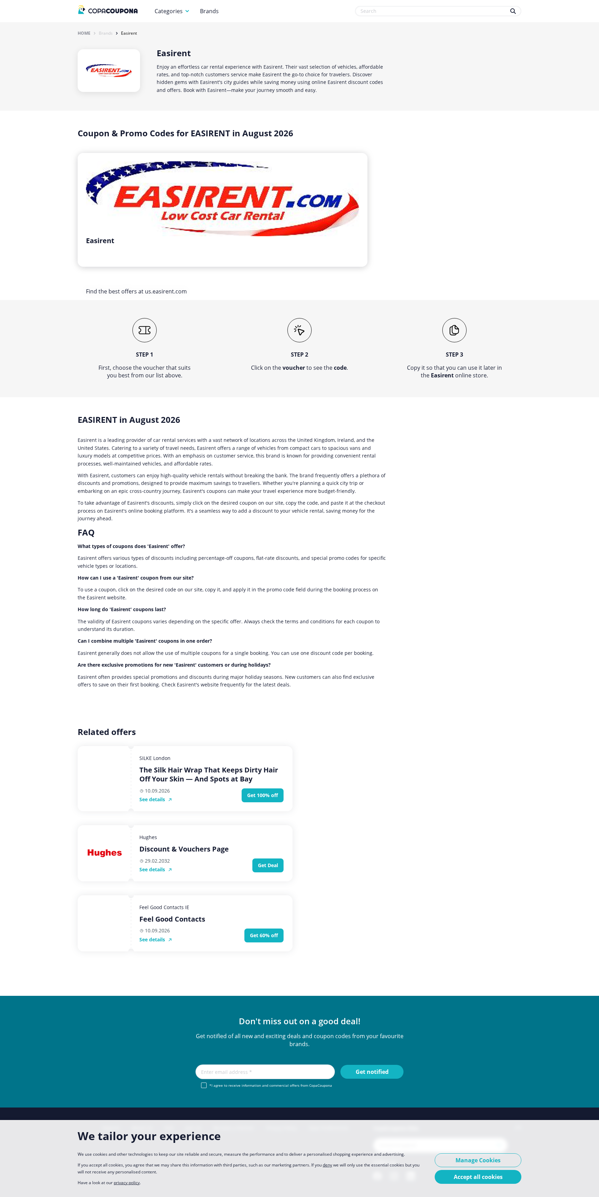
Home (84, 33)
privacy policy (127, 1183)
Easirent (129, 33)
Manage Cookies (478, 1160)
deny (327, 1165)
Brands (209, 11)
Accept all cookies (478, 1177)
